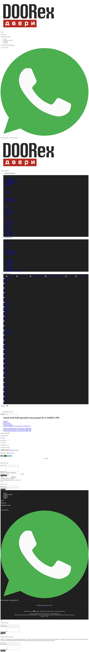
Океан (7, 225)
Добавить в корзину (5, 450)
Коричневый (9, 212)
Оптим (7, 266)
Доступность (4, 440)
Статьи (5, 498)
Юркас (7, 226)
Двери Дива (9, 269)
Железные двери (8, 237)
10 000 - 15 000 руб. (10, 200)
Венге (7, 208)
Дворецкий (8, 232)
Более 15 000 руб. (10, 201)
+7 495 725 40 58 (4, 47)
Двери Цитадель (10, 267)
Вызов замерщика (5, 137)
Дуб (7, 209)
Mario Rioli (8, 220)
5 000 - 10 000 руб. (10, 199)
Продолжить (3, 475)
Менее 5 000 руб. (10, 198)
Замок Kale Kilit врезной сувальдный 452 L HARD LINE (16, 426)
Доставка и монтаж (8, 40)
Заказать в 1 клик (14, 450)
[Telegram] (11, 456)
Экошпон (8, 184)
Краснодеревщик (10, 233)
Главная (5, 421)
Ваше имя (3, 486)
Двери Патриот (9, 262)
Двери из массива (10, 178)
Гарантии (5, 41)
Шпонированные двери (11, 183)
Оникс (7, 230)
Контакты (5, 42)
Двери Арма (9, 259)
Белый (7, 207)
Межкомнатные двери (10, 173)
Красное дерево (10, 213)
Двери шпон (9, 186)
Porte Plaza (8, 236)
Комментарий (4, 631)
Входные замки (7, 423)
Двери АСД (9, 263)
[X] (5, 456)
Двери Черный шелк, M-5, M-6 (13, 271)
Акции (5, 39)
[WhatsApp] (7, 456)
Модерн (8, 192)
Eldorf (7, 231)
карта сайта (44, 607)
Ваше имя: (3, 465)
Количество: (3, 445)
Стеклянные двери (10, 182)
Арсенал (8, 222)
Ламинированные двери (12, 181)
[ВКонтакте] (1, 456)
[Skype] (9, 456)
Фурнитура (7, 273)
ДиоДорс (8, 234)
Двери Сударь (9, 264)
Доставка (46, 458)
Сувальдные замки (7, 424)
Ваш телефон (4, 488)
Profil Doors (9, 227)
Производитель (4, 435)
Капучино (8, 210)
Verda (7, 221)
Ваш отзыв (3, 471)
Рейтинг (3, 474)
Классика (8, 191)
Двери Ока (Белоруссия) (12, 223)
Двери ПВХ (9, 179)
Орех (7, 245)
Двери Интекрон (10, 261)
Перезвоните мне (14, 137)
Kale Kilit (3, 438)
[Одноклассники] (3, 456)
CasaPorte (8, 228)
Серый (7, 214)
